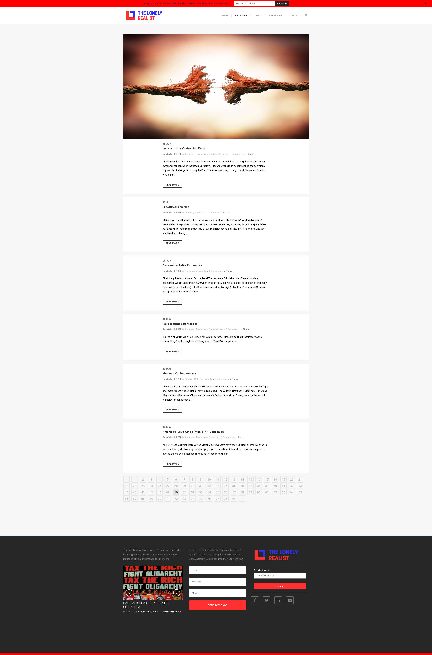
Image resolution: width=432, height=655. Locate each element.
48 (159, 492)
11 (217, 479)
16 (258, 479)
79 (234, 498)
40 (275, 486)
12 (225, 479)
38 (258, 486)
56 (225, 492)
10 (209, 479)
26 (159, 486)
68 (143, 498)
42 (291, 486)
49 (167, 492)
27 (167, 486)
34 (225, 486)
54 (209, 492)
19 (283, 479)
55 (217, 492)
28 (176, 486)
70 (159, 498)
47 (151, 492)
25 (151, 486)
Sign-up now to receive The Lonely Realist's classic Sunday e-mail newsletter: (187, 3)
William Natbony (172, 611)
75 (200, 498)
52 (192, 492)
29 (184, 486)
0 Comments (237, 154)
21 (300, 479)
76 (209, 498)
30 (192, 486)
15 (250, 479)
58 (242, 492)
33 (217, 486)
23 (134, 486)
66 (126, 498)
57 (234, 492)
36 (242, 486)
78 (225, 498)
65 (300, 492)
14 (242, 479)
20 (291, 479)
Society (222, 154)
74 (192, 498)
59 (250, 492)
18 (275, 479)
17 (267, 479)
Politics (213, 154)
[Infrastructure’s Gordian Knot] (216, 86)
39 (267, 486)
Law (221, 329)
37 (250, 486)
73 (184, 498)
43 (300, 486)
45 (134, 492)
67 (134, 498)
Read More (172, 185)
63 (283, 492)
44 (126, 492)
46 (143, 492)
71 (167, 498)
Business (189, 154)
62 (275, 492)
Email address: (262, 570)
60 (258, 492)
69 (151, 498)
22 (126, 486)
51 (184, 492)
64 (291, 492)
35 (234, 486)
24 (143, 486)
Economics (202, 154)
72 (176, 498)
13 (234, 479)
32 (209, 486)
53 (200, 492)
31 (200, 486)
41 (283, 486)
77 (217, 498)
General (188, 212)
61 (267, 492)
